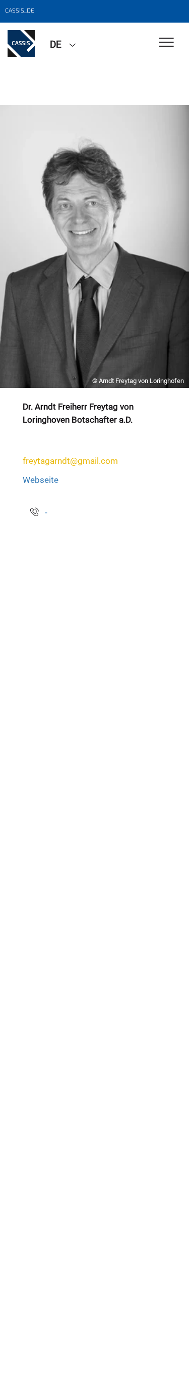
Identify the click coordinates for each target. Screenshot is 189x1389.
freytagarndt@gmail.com (70, 461)
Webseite (40, 480)
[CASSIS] (21, 43)
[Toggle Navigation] (166, 43)
